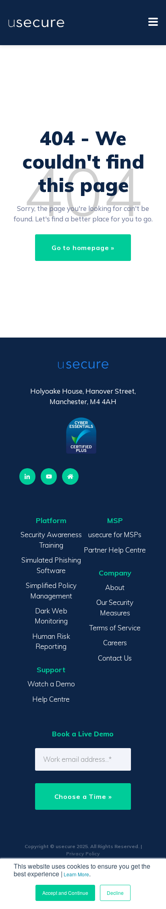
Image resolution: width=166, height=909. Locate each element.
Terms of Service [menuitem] (115, 627)
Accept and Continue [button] (65, 892)
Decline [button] (115, 892)
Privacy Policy (83, 854)
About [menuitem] (114, 587)
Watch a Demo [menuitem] (51, 684)
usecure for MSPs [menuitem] (114, 534)
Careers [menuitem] (115, 642)
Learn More (76, 874)
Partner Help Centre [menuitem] (115, 550)
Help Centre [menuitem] (51, 699)
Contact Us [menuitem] (115, 658)
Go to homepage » (83, 248)
